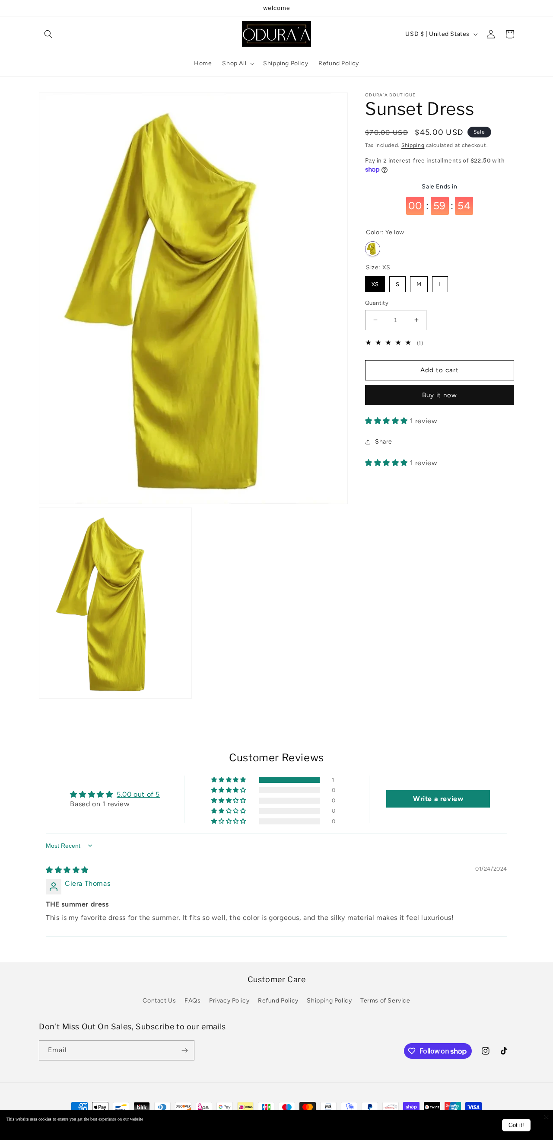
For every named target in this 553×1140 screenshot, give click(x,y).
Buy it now (439, 395)
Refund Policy (278, 1001)
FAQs (192, 1001)
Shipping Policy (329, 1001)
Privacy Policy (229, 1001)
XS (375, 281)
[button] (48, 34)
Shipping (413, 145)
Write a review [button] (438, 799)
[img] (67, 870)
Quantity (376, 303)
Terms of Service (385, 1001)
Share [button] (383, 441)
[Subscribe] (184, 1050)
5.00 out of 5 (138, 794)
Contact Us (159, 1001)
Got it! (516, 1125)
